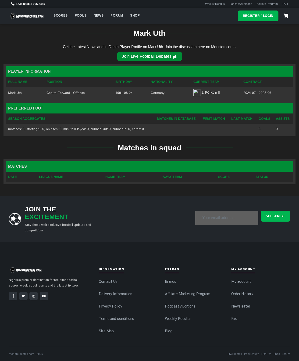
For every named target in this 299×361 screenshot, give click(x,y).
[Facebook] (13, 296)
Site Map (106, 331)
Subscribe (275, 216)
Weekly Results (215, 4)
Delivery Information (115, 294)
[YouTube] (44, 296)
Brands (170, 281)
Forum (116, 15)
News (99, 15)
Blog (168, 331)
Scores (60, 15)
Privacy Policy (110, 306)
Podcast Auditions (240, 4)
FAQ (285, 4)
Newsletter (240, 306)
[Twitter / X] (23, 296)
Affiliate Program (267, 4)
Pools (81, 15)
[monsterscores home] (27, 16)
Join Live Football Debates (146, 56)
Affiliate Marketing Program (187, 294)
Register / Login (258, 16)
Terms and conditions (116, 318)
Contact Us (108, 281)
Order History (242, 294)
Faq (234, 318)
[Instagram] (33, 296)
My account (241, 281)
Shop (135, 15)
